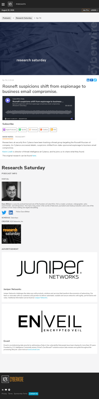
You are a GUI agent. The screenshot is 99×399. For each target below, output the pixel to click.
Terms (10, 394)
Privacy (4, 394)
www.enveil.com (34, 350)
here (34, 155)
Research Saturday (23, 167)
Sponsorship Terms (20, 394)
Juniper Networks (41, 298)
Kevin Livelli (7, 151)
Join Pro (86, 10)
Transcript (20, 137)
